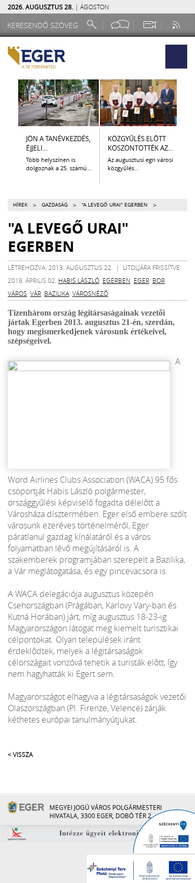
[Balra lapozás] (9, 102)
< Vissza (20, 754)
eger (141, 280)
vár (35, 293)
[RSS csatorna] (177, 24)
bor (158, 280)
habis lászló (78, 280)
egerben (116, 280)
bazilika (56, 293)
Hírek (20, 204)
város (17, 293)
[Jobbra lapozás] (186, 102)
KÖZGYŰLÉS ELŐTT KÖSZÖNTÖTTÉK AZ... (140, 143)
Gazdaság (55, 204)
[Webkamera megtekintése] (149, 24)
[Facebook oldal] (120, 24)
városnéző (90, 293)
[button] (176, 57)
